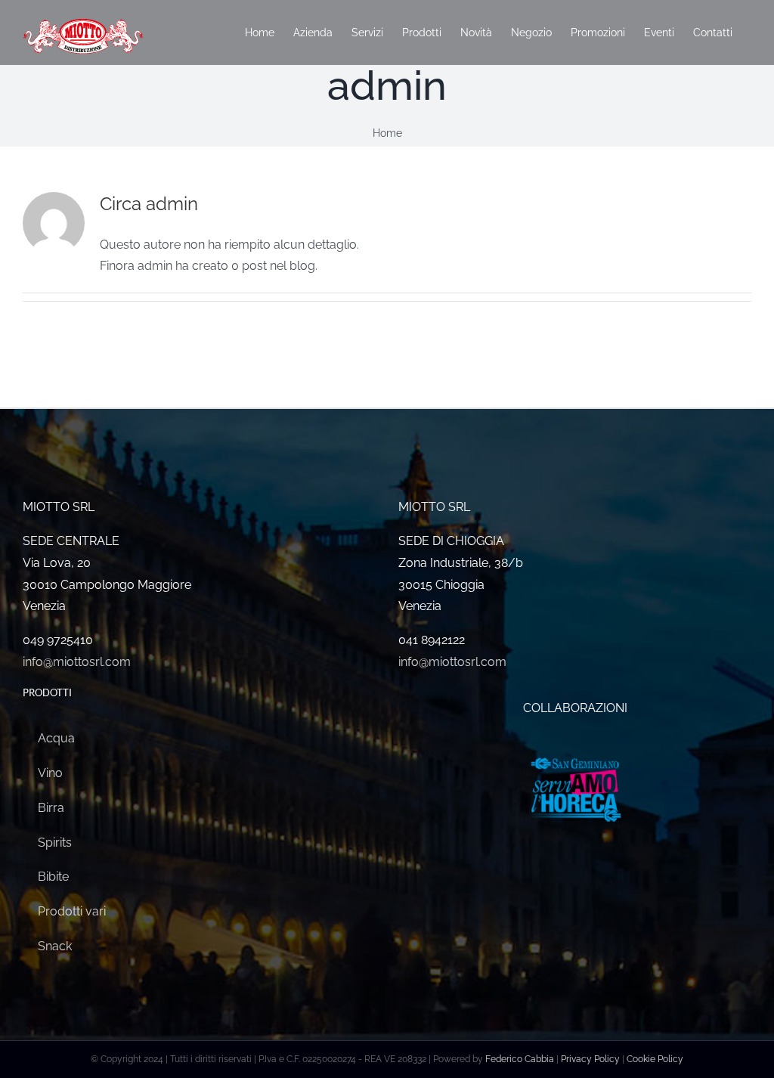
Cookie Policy (655, 1059)
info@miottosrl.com (77, 662)
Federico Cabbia (519, 1059)
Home (387, 133)
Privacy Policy (590, 1059)
